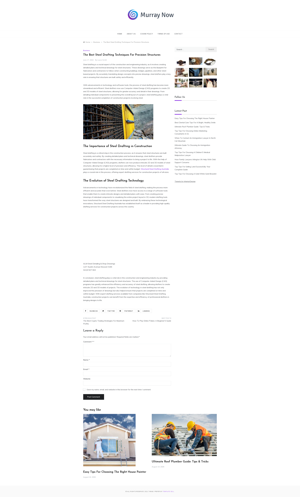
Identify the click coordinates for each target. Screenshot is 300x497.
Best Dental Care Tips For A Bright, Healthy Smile (195, 122)
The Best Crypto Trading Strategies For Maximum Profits (103, 322)
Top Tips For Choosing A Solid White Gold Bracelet (195, 174)
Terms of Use (164, 34)
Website (86, 379)
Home (119, 34)
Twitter (111, 311)
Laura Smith (102, 60)
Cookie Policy (146, 34)
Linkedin (146, 311)
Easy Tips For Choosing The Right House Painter (195, 118)
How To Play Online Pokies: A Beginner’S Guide (151, 321)
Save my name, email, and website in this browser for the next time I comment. (119, 389)
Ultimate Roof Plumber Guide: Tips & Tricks (192, 127)
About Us (131, 34)
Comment (88, 342)
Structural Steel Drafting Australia (155, 169)
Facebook (94, 311)
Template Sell (168, 491)
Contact (178, 34)
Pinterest (128, 311)
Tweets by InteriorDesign (185, 181)
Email (86, 369)
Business (86, 50)
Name (86, 360)
